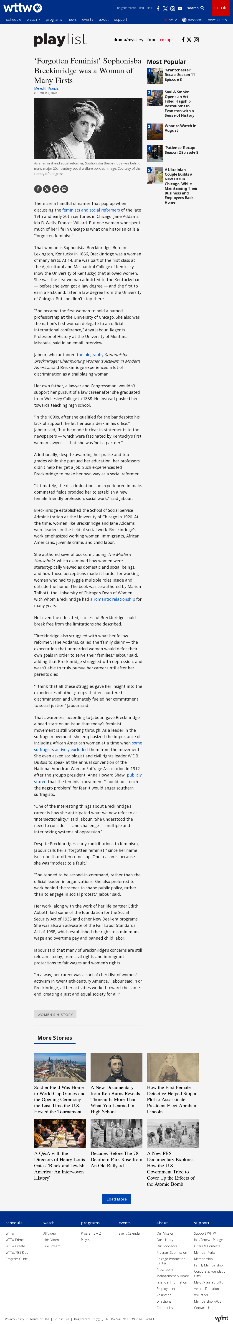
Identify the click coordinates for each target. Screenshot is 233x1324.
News (72, 19)
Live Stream (52, 1246)
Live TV (172, 19)
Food (141, 8)
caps (167, 39)
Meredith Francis (46, 88)
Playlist (86, 1240)
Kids (149, 8)
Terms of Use (39, 1319)
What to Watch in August (181, 128)
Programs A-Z (91, 1233)
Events (87, 19)
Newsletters (217, 19)
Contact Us (165, 1308)
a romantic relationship (112, 599)
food (152, 39)
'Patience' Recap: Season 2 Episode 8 (181, 150)
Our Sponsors (167, 1246)
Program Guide (17, 1259)
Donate (221, 7)
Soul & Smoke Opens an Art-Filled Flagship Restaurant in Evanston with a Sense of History (179, 103)
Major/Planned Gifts (208, 1282)
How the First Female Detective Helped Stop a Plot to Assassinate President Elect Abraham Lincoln (172, 1099)
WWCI (150, 1319)
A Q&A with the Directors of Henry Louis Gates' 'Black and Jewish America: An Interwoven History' (59, 1165)
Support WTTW (205, 1233)
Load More (116, 1199)
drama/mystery (128, 39)
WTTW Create (15, 1246)
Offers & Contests (207, 1246)
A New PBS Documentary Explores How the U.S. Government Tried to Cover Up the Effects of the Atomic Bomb (171, 1168)
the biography (90, 354)
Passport (195, 19)
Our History (165, 1240)
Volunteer (164, 1295)
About (104, 19)
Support (120, 19)
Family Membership (208, 1265)
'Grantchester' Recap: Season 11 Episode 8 (180, 74)
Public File (62, 1319)
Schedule (13, 19)
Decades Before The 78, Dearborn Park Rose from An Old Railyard (116, 1159)
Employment (166, 1288)
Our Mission (165, 1233)
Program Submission (172, 1252)
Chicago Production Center (171, 1261)
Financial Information (172, 1282)
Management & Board (173, 1276)
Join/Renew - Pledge (208, 1240)
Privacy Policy (14, 1319)
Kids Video (51, 1240)
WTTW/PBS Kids (17, 1252)
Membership (203, 1259)
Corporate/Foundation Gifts (210, 1273)
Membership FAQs (207, 1301)
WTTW (10, 1233)
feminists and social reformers (91, 210)
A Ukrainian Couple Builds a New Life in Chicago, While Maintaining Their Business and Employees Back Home (181, 186)
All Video (49, 1233)
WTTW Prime (15, 1240)
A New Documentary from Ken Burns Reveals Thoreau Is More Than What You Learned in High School (115, 1099)
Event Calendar (130, 1233)
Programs (54, 19)
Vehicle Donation (206, 1288)
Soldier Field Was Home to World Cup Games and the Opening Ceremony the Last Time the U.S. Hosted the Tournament (60, 1099)
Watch (32, 19)
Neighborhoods (126, 8)
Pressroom (165, 1269)
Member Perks (204, 1252)
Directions (164, 1301)
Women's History (55, 1014)
